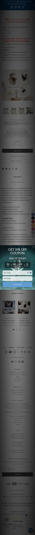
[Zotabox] (33, 288)
